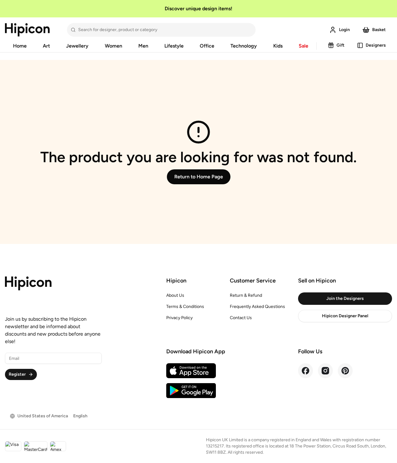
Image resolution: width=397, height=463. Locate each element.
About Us (175, 295)
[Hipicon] (27, 30)
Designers (376, 45)
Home (20, 46)
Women (113, 46)
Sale (303, 46)
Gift (341, 45)
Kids (278, 46)
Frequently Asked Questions (257, 306)
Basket (379, 29)
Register (17, 374)
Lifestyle (174, 46)
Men (143, 46)
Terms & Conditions (185, 306)
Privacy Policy (179, 317)
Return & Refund (246, 295)
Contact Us (241, 317)
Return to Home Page (198, 177)
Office (207, 46)
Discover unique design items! (198, 8)
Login (344, 29)
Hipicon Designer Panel (345, 316)
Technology (243, 46)
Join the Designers (345, 298)
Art (46, 46)
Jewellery (77, 46)
